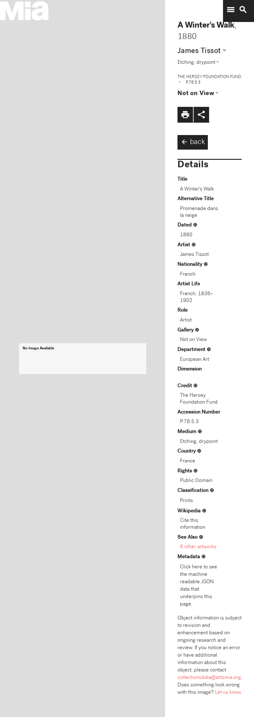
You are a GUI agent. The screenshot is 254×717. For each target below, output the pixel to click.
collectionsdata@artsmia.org (209, 677)
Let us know (228, 692)
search (243, 9)
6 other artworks (198, 547)
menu (230, 9)
